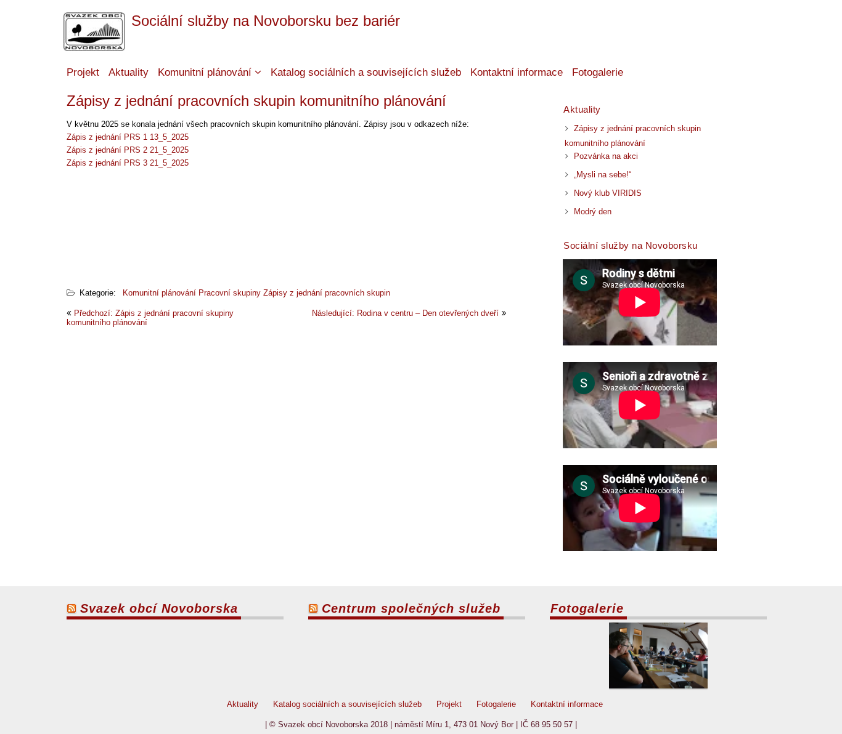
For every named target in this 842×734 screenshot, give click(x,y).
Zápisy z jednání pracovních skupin (326, 292)
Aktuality (128, 72)
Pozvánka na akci (606, 156)
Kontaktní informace (516, 72)
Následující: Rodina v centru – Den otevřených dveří (405, 313)
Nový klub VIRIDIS (608, 193)
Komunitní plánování (204, 72)
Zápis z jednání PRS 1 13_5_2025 (128, 137)
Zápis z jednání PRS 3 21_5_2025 (128, 162)
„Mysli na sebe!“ (602, 174)
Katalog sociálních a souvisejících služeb (366, 72)
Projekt (83, 72)
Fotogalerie (597, 72)
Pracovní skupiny (229, 292)
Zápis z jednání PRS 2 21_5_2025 (128, 150)
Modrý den (592, 211)
